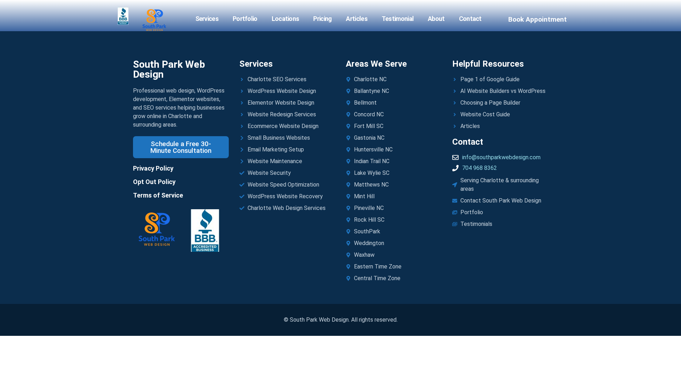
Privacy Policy (153, 168)
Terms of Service (158, 195)
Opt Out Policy (154, 181)
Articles (356, 18)
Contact (470, 18)
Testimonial (398, 18)
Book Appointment (537, 19)
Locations (285, 18)
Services (206, 18)
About (436, 18)
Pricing (322, 18)
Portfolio (245, 18)
